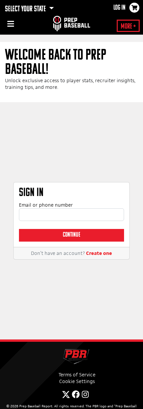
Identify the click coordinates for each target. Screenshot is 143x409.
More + (128, 27)
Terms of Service (77, 374)
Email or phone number (46, 205)
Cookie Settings (77, 381)
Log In (119, 8)
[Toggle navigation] (10, 25)
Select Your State (26, 9)
